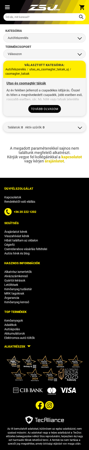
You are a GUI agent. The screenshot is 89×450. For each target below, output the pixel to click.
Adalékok (10, 325)
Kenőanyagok (13, 320)
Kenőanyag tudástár (18, 289)
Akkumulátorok (14, 333)
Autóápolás (12, 329)
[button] (44, 127)
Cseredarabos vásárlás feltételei (25, 249)
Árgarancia (11, 297)
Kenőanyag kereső (16, 302)
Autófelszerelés (15, 69)
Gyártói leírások (14, 280)
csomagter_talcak (17, 73)
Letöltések (11, 285)
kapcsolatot (71, 157)
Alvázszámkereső (16, 276)
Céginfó (9, 244)
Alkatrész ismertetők (18, 272)
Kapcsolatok (12, 197)
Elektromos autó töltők (19, 338)
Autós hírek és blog (17, 253)
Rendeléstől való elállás (19, 201)
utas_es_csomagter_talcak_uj (49, 69)
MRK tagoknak (14, 293)
